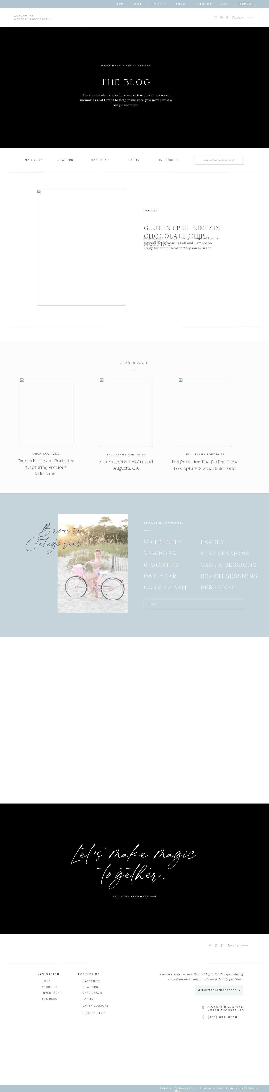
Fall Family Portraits (126, 455)
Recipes (151, 210)
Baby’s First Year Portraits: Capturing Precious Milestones (46, 467)
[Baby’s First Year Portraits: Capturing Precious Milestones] (46, 412)
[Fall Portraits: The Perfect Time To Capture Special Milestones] (205, 412)
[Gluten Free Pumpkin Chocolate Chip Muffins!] (81, 247)
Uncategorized (46, 454)
